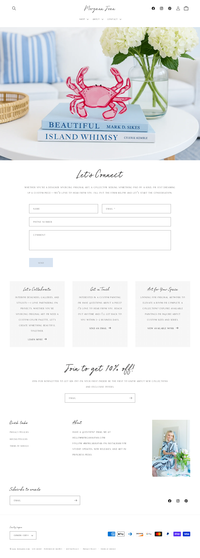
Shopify (58, 549)
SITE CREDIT (37, 549)
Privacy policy (89, 549)
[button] (14, 8)
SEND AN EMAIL (98, 328)
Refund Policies (19, 439)
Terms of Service (19, 446)
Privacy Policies (19, 432)
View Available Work (160, 328)
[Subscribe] (130, 398)
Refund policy (72, 549)
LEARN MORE (35, 339)
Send (41, 262)
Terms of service (108, 549)
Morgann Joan (23, 549)
